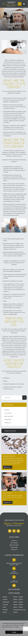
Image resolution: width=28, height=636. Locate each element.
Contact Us (7, 423)
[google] (18, 531)
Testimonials (7, 419)
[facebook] (9, 531)
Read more (7, 467)
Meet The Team (8, 416)
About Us (6, 410)
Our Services (7, 413)
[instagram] (14, 531)
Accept (14, 632)
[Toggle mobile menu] (3, 3)
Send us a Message (14, 589)
